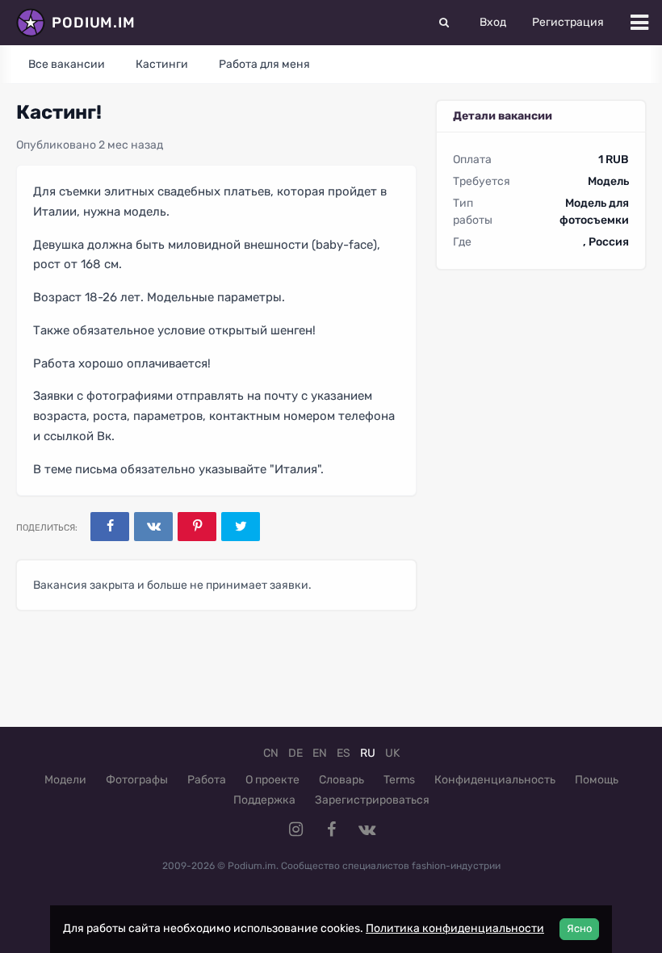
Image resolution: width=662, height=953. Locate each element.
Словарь (341, 780)
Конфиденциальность (494, 780)
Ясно (579, 928)
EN (319, 753)
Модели (65, 780)
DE (295, 753)
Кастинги (162, 64)
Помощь (596, 780)
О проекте (272, 780)
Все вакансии (66, 64)
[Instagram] (295, 829)
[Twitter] (240, 526)
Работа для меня (264, 64)
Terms (399, 780)
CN (271, 753)
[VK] (153, 526)
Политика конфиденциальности (455, 928)
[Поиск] (444, 22)
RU (367, 753)
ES (343, 753)
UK (392, 753)
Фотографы (137, 780)
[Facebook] (109, 526)
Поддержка (264, 800)
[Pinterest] (197, 526)
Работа (206, 780)
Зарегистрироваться (372, 800)
